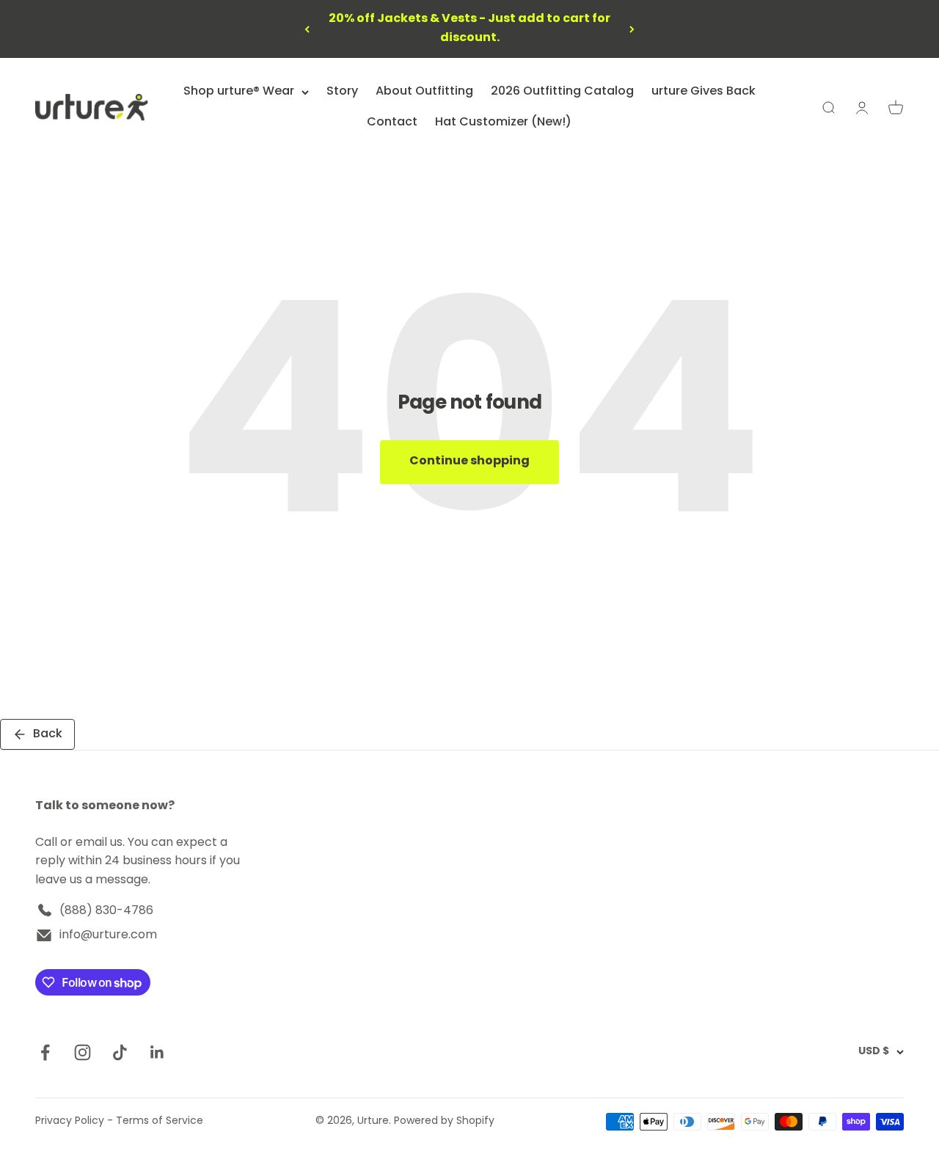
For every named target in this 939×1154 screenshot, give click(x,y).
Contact (392, 122)
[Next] (632, 29)
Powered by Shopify (444, 1121)
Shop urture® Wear (238, 92)
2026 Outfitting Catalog (562, 92)
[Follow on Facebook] (45, 1052)
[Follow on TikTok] (120, 1052)
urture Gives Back (703, 92)
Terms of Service (159, 1121)
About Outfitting (424, 92)
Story (342, 92)
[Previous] (307, 29)
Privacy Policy (69, 1121)
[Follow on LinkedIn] (157, 1052)
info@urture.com (108, 935)
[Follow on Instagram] (82, 1052)
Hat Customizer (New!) (503, 122)
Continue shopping (469, 461)
